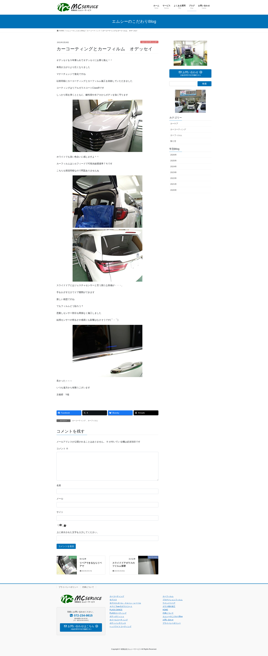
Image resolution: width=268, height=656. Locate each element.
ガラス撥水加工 (169, 606)
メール (60, 498)
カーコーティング (149, 42)
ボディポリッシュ (117, 616)
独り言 (173, 141)
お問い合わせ (168, 620)
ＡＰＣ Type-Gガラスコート (121, 606)
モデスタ (113, 600)
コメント (62, 448)
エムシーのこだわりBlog (173, 616)
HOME (165, 610)
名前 (59, 485)
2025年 (173, 160)
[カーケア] (67, 563)
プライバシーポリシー (68, 587)
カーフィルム (93, 421)
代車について (88, 587)
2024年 (173, 166)
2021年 (173, 184)
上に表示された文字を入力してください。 (78, 532)
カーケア (174, 123)
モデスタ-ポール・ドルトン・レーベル (125, 603)
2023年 (173, 172)
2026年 (173, 155)
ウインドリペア (169, 603)
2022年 (173, 178)
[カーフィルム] (148, 563)
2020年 (173, 190)
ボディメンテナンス (118, 623)
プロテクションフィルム (173, 600)
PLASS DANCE (116, 610)
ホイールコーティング (119, 620)
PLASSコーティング (118, 613)
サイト (60, 512)
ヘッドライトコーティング (120, 626)
